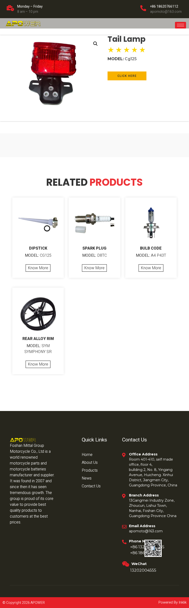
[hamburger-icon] (180, 25)
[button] (95, 43)
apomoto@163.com (166, 11)
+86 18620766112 (164, 6)
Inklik (182, 602)
